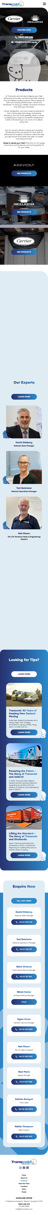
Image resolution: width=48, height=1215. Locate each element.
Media (24, 1192)
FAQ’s (24, 1189)
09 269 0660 (24, 1206)
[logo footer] (23, 1161)
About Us (24, 1178)
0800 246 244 (25, 37)
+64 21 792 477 (28, 466)
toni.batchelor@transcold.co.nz (24, 473)
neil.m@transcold (27, 517)
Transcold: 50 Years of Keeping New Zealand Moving (23, 713)
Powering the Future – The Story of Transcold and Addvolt (23, 773)
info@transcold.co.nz (25, 42)
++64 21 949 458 (28, 513)
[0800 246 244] (16, 37)
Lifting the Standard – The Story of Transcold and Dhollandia (23, 836)
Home (24, 1175)
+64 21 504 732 (28, 422)
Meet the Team (24, 1184)
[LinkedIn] (27, 1167)
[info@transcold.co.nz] (12, 42)
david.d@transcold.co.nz (27, 426)
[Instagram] (20, 1167)
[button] (44, 3)
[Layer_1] (13, 4)
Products (24, 1181)
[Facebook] (24, 1167)
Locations (24, 1186)
